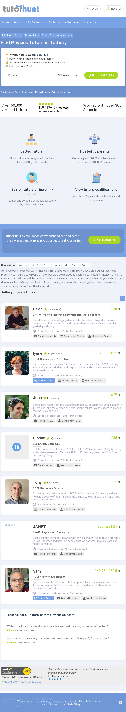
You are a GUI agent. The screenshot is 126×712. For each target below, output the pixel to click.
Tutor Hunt (6, 35)
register (72, 278)
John (37, 398)
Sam (37, 571)
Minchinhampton (42, 92)
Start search (104, 240)
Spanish (85, 265)
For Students (35, 22)
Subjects (18, 35)
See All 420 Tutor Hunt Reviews (22, 682)
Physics (75, 265)
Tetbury (55, 92)
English (47, 265)
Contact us (90, 22)
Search (17, 22)
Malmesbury (65, 92)
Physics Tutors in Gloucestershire (57, 35)
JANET (39, 527)
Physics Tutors (32, 35)
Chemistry (22, 265)
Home (5, 22)
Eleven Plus (35, 265)
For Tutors (54, 22)
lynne (37, 353)
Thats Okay (73, 704)
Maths (65, 265)
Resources (73, 22)
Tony (37, 482)
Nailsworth (29, 92)
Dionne (39, 438)
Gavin (38, 309)
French (56, 265)
